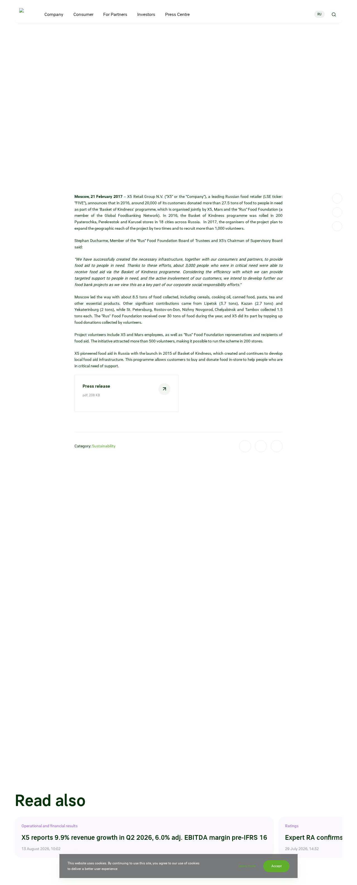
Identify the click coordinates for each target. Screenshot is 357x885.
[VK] (337, 212)
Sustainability (103, 446)
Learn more (246, 866)
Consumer (83, 14)
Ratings (291, 826)
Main (18, 34)
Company (54, 14)
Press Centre (177, 14)
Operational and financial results (49, 826)
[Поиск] (334, 14)
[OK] (337, 226)
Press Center (36, 34)
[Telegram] (337, 198)
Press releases (61, 34)
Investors (146, 14)
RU (319, 14)
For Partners (115, 14)
